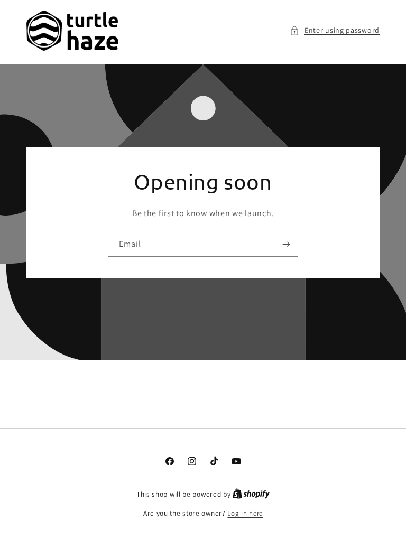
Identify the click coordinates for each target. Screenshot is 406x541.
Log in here (245, 513)
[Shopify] (251, 494)
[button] (335, 30)
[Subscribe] (286, 243)
